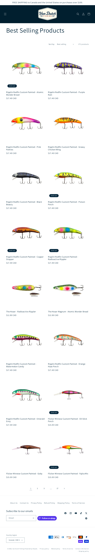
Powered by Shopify (31, 549)
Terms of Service (78, 503)
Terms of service (68, 549)
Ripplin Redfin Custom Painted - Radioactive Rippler (63, 258)
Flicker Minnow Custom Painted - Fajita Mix (68, 473)
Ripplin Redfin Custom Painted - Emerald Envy (25, 420)
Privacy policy (44, 549)
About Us (14, 503)
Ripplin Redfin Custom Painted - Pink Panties (23, 148)
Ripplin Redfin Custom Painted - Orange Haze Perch (66, 365)
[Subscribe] (33, 518)
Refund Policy (49, 503)
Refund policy (55, 549)
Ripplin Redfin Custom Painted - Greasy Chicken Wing (66, 148)
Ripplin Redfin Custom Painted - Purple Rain (66, 93)
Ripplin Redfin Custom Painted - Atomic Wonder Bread (25, 93)
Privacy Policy (36, 503)
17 (57, 488)
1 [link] (30, 488)
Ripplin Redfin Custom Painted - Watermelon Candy (21, 365)
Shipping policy (84, 551)
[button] (5, 14)
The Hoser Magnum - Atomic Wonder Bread (68, 311)
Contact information (82, 549)
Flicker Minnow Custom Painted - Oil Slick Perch (67, 420)
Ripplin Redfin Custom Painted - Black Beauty (24, 203)
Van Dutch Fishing (18, 549)
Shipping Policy (63, 503)
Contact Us (24, 503)
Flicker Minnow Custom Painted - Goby (24, 473)
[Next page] (64, 488)
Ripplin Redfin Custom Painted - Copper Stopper (25, 258)
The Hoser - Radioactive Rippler (21, 311)
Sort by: (52, 44)
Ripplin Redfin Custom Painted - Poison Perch (66, 203)
